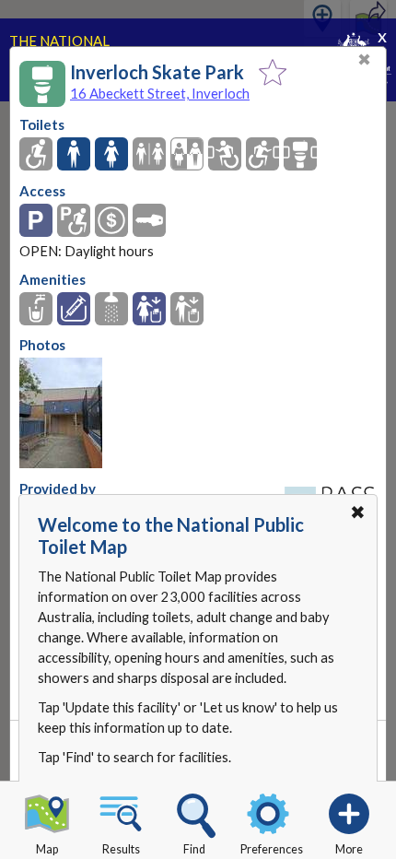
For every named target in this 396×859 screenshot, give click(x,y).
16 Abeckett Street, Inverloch (160, 93)
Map (47, 849)
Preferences (271, 849)
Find (194, 849)
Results (121, 849)
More (349, 849)
